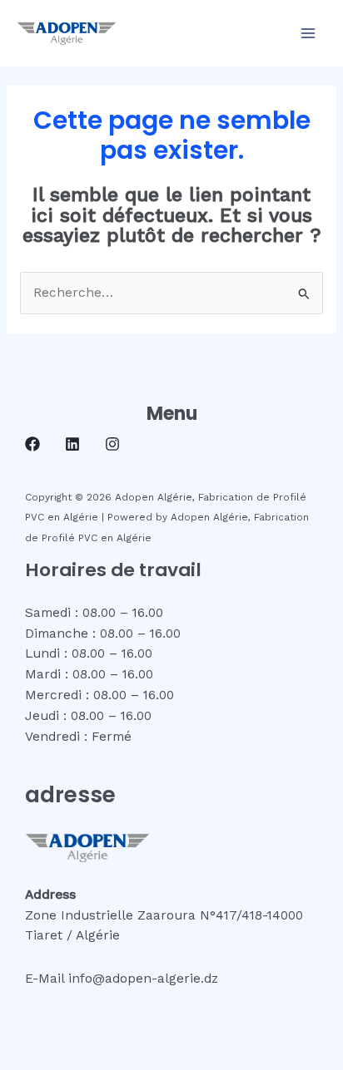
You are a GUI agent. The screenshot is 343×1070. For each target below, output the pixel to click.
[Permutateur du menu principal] (308, 33)
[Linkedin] (72, 443)
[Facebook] (32, 443)
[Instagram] (112, 443)
